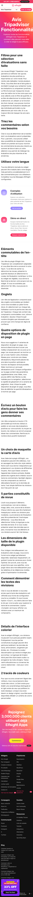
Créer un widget (26, 9)
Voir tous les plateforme (24, 791)
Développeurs (5, 815)
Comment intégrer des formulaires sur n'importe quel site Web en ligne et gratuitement (8, 857)
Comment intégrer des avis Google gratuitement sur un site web (8, 872)
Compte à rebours (6, 765)
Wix (18, 762)
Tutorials (19, 826)
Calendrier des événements (5, 777)
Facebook (4, 826)
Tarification (4, 809)
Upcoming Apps (21, 837)
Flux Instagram (5, 762)
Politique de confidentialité (22, 893)
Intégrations (20, 829)
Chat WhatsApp (5, 770)
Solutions (19, 820)
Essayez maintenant (18, 235)
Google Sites (20, 779)
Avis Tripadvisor (6, 9)
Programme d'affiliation (7, 812)
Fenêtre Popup (5, 773)
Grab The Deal (10, 892)
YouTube (3, 835)
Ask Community (21, 806)
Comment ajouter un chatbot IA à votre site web (7, 850)
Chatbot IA (4, 790)
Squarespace (20, 759)
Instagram (4, 829)
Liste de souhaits (21, 823)
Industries (19, 835)
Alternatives (20, 832)
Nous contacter (5, 803)
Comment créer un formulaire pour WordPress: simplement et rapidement (8, 865)
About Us (4, 806)
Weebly (19, 782)
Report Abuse (21, 809)
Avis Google (4, 759)
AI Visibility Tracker (22, 817)
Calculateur (4, 781)
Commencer (16, 741)
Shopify (19, 773)
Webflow (19, 765)
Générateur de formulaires (8, 787)
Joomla (19, 788)
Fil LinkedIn (4, 767)
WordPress (20, 767)
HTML (18, 776)
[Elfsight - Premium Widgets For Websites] (16, 5)
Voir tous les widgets (8, 792)
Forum (3, 823)
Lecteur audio (5, 784)
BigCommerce (21, 785)
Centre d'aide (20, 803)
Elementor (19, 770)
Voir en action (16, 208)
